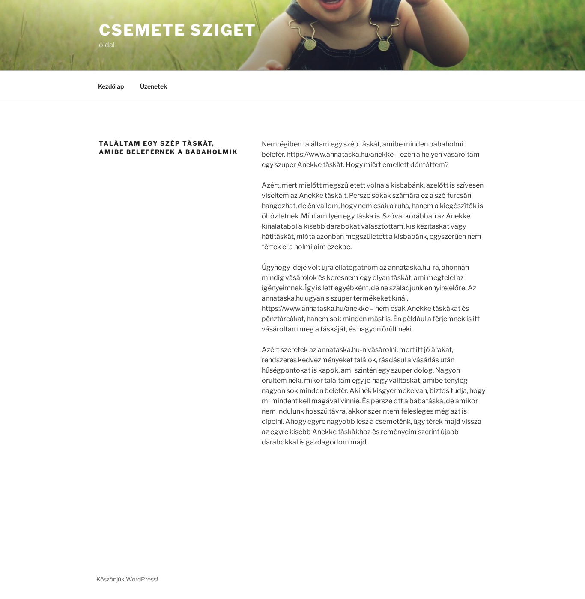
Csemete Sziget (178, 30)
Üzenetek (153, 86)
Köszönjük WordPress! (127, 579)
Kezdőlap (111, 86)
